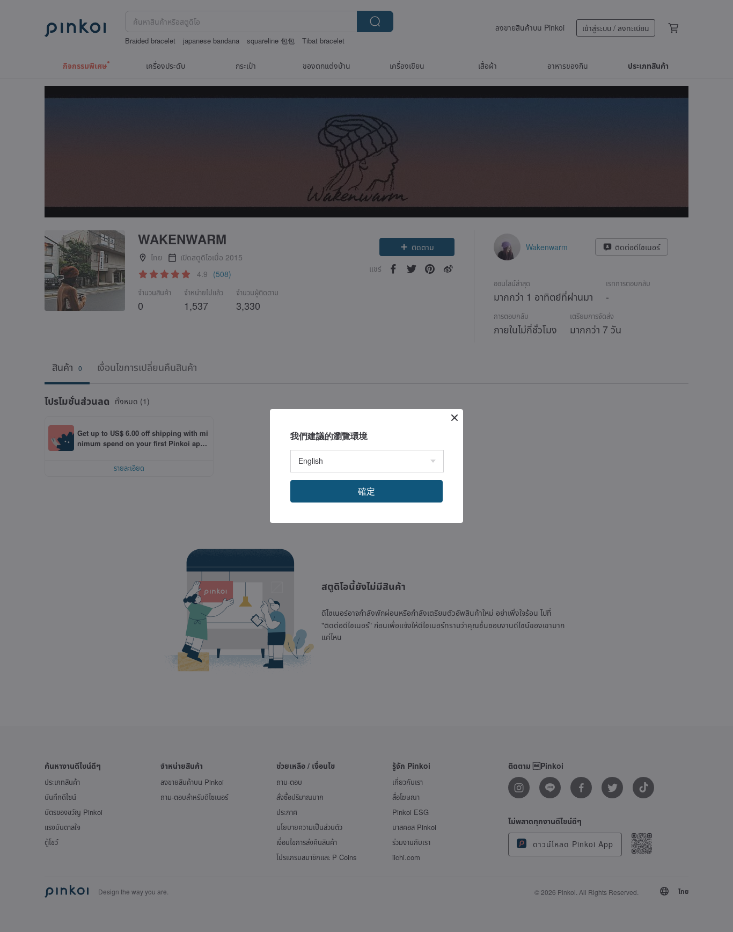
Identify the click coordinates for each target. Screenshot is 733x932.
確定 (366, 491)
